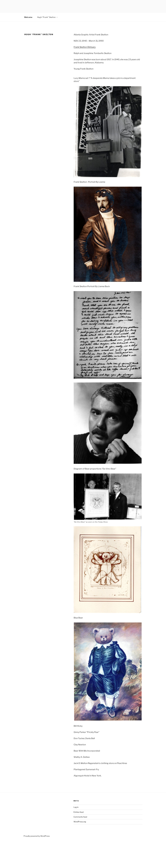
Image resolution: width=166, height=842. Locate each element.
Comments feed (80, 817)
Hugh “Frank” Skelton (46, 17)
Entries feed (79, 812)
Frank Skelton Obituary (85, 47)
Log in (76, 807)
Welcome (28, 17)
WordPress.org (80, 822)
